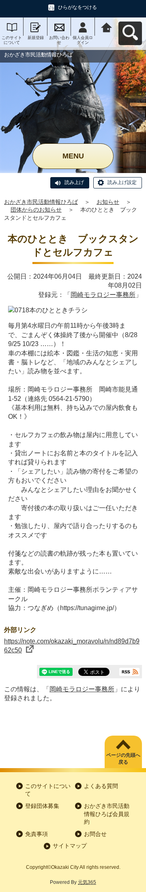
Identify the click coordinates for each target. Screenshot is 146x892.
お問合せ (95, 834)
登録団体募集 (42, 806)
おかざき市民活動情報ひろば (41, 202)
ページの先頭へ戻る (123, 758)
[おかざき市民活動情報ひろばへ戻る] (107, 26)
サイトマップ (70, 845)
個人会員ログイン (83, 40)
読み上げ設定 (122, 182)
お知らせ (108, 202)
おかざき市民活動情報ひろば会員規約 (106, 814)
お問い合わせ (59, 40)
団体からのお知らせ (36, 209)
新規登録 (36, 37)
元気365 (87, 882)
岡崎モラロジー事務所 (103, 294)
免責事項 (36, 834)
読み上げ (74, 182)
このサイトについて (12, 40)
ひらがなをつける (77, 7)
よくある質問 (101, 786)
